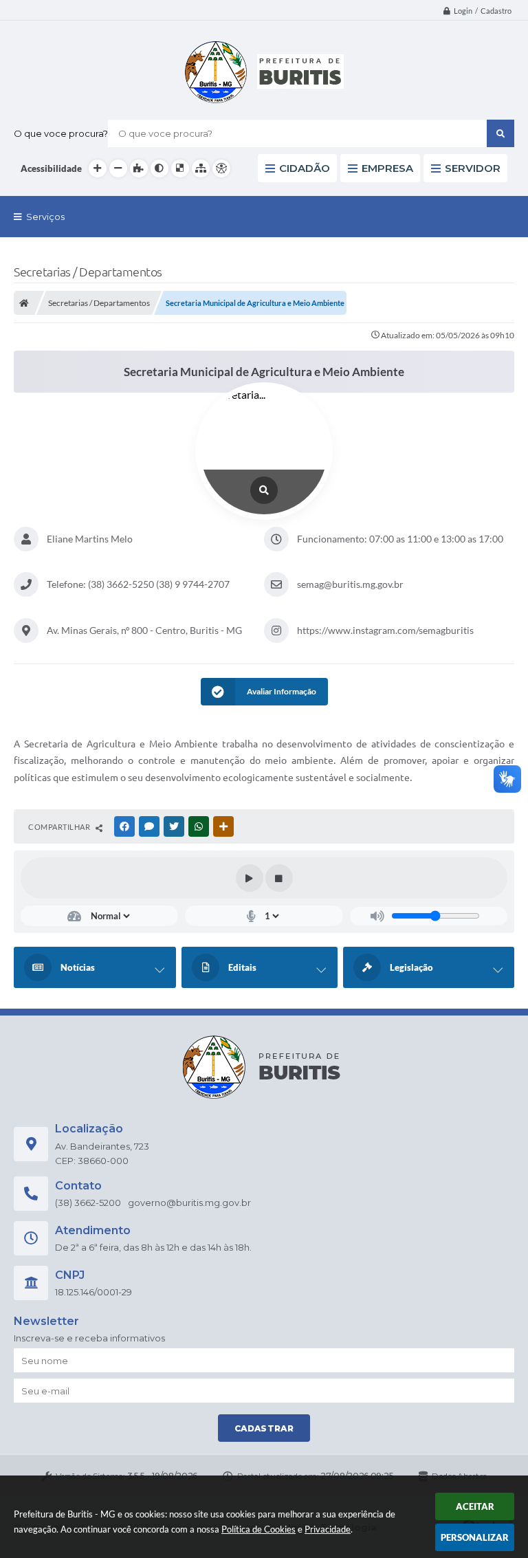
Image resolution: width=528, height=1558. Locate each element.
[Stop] (279, 878)
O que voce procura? (61, 133)
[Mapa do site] (201, 168)
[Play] (249, 878)
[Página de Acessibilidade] (221, 168)
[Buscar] (500, 133)
